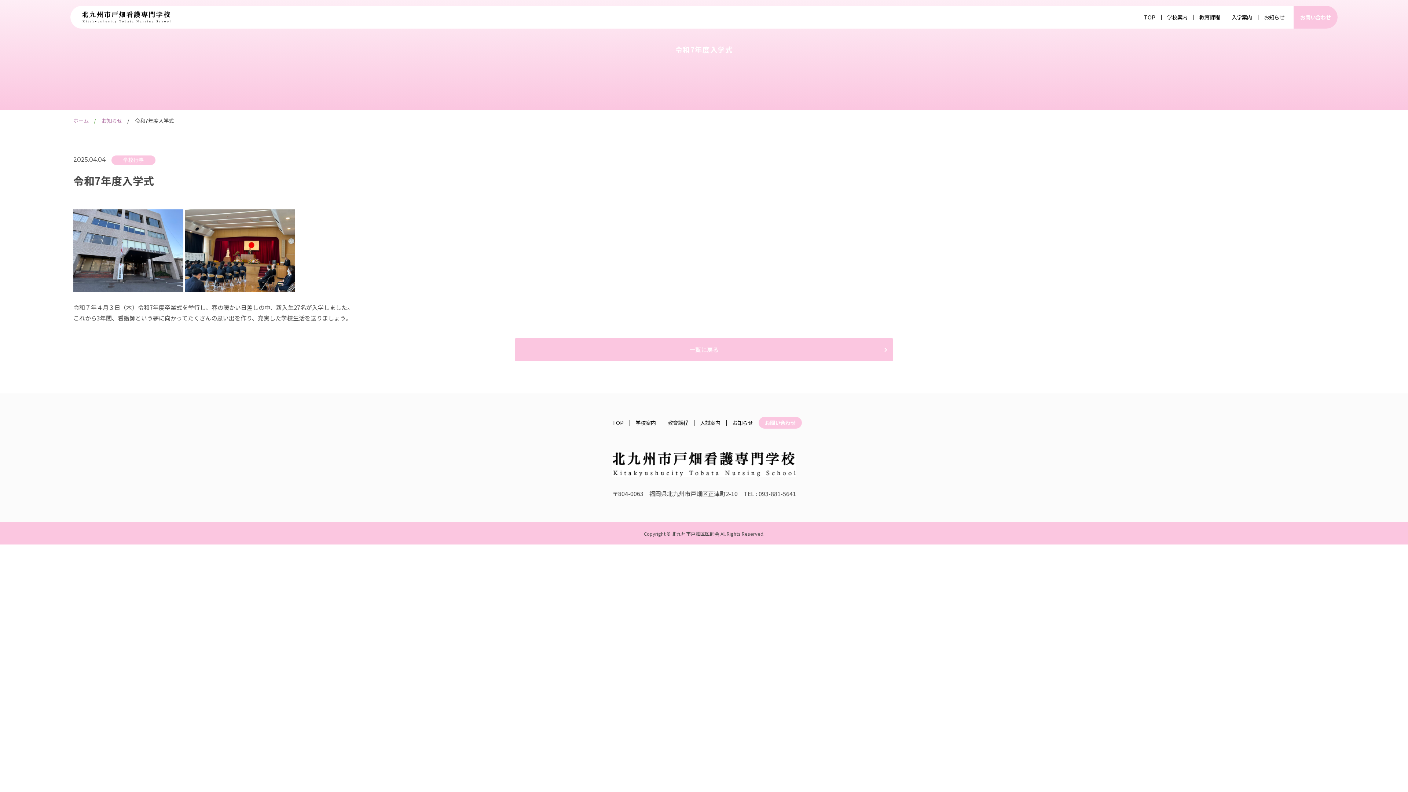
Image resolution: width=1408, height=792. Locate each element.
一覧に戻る (704, 349)
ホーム (81, 120)
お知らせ (1274, 17)
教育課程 (1209, 17)
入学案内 (1242, 17)
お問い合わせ (1315, 17)
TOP (1149, 17)
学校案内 (1177, 17)
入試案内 (710, 422)
